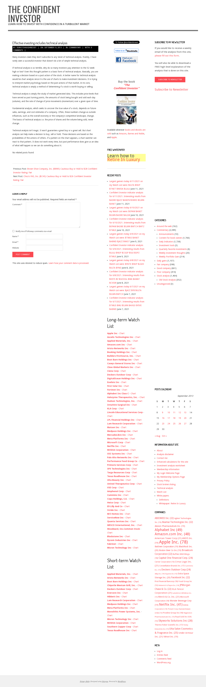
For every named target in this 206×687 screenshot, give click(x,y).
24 (169, 423)
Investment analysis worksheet (171, 465)
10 (169, 412)
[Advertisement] (167, 150)
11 (174, 412)
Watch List (161, 492)
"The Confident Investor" (126, 86)
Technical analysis (165, 488)
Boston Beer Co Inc (170, 550)
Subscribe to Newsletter (171, 89)
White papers (163, 495)
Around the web (164, 226)
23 (163, 423)
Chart (121, 333)
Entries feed (162, 655)
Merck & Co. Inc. (169, 596)
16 (163, 418)
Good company (164, 268)
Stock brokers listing (166, 484)
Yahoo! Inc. (171, 636)
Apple (114, 137)
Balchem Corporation (166, 546)
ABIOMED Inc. (164, 518)
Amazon (123, 133)
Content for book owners (170, 238)
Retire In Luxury (123, 159)
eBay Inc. (160, 574)
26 (180, 423)
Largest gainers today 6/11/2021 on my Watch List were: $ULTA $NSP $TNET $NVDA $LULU (126, 185)
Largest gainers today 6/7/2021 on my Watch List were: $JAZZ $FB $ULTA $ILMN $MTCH (127, 290)
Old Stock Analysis (167, 280)
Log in (160, 651)
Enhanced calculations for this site (172, 462)
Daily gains (162, 260)
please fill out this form (167, 55)
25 (174, 423)
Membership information (168, 469)
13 (185, 412)
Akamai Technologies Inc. (177, 522)
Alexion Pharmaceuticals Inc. (170, 526)
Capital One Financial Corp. (176, 557)
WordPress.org (164, 662)
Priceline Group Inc (173, 613)
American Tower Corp (168, 538)
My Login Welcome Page (168, 473)
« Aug (157, 436)
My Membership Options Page (171, 477)
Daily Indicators (166, 241)
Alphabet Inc (168, 530)
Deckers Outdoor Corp (176, 569)
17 (169, 418)
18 (174, 418)
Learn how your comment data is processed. (69, 263)
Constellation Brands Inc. (172, 566)
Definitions (164, 500)
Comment (17, 205)
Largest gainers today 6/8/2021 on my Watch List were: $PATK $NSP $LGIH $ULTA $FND (127, 264)
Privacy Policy (163, 480)
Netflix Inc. (170, 604)
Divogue (105, 681)
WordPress (122, 681)
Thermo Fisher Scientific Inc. (169, 625)
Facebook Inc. (180, 577)
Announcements (166, 234)
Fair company (163, 264)
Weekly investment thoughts (172, 253)
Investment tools (166, 245)
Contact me (162, 458)
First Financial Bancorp (166, 581)
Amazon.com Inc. (172, 534)
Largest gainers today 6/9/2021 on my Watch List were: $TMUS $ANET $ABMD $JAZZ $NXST (127, 238)
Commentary (75, 47)
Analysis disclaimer (165, 454)
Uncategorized (163, 284)
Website (15, 248)
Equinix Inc (171, 574)
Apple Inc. (173, 542)
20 (185, 418)
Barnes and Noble (136, 133)
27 (185, 423)
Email (15, 242)
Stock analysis (163, 276)
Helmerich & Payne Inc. (168, 585)
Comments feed (164, 659)
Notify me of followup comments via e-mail (34, 231)
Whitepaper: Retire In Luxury (172, 503)
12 (180, 412)
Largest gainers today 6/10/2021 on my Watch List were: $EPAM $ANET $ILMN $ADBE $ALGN (126, 211)
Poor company (163, 272)
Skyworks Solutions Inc (175, 620)
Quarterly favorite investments (173, 249)
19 (180, 418)
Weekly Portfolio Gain (169, 256)
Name (15, 236)
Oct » (164, 436)
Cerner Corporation (164, 562)
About (160, 450)
